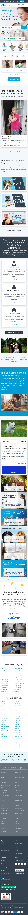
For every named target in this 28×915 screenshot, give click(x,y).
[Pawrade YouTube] (25, 864)
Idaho (16, 709)
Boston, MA (4, 670)
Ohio (2, 732)
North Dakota (18, 730)
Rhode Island (4, 736)
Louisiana (17, 714)
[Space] (5, 878)
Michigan (17, 718)
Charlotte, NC (18, 670)
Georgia (3, 709)
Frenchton (17, 792)
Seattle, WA (3, 691)
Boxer (16, 782)
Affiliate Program (5, 867)
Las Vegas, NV (18, 679)
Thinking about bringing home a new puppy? (13, 374)
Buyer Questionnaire (5, 850)
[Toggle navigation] (25, 5)
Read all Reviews (21, 154)
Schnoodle (3, 823)
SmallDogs (4, 50)
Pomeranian (3, 818)
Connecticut (18, 705)
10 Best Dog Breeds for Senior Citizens (14, 489)
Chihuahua (3, 787)
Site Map (17, 853)
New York (17, 728)
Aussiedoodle (18, 772)
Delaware (3, 707)
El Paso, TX (17, 676)
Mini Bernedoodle (4, 808)
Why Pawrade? (18, 843)
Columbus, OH (18, 672)
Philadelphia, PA (5, 685)
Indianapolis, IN (18, 677)
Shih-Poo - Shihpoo (19, 826)
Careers (3, 870)
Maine (2, 716)
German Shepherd (5, 795)
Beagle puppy (6, 138)
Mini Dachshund (18, 808)
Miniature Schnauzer (19, 813)
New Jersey (17, 726)
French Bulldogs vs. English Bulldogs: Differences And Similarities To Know (13, 523)
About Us (3, 860)
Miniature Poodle (4, 813)
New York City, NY (5, 683)
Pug (2, 821)
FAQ (16, 847)
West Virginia (18, 744)
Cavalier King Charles (5, 785)
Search (24, 28)
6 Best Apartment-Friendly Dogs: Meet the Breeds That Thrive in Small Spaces (14, 557)
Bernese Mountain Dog (19, 777)
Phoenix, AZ (18, 685)
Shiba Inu (17, 823)
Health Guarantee (5, 847)
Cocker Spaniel (4, 790)
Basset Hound (18, 775)
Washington (4, 744)
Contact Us (17, 850)
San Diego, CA (18, 687)
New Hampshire (5, 726)
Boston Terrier (4, 782)
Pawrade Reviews (20, 579)
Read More (4, 389)
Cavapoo (17, 785)
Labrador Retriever (19, 803)
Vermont (3, 742)
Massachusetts (4, 718)
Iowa (2, 713)
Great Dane (17, 798)
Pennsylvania (18, 734)
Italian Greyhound (18, 800)
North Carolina (4, 730)
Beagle (2, 777)
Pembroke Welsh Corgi (19, 815)
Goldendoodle (4, 798)
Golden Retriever (18, 795)
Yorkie (16, 831)
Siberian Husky (4, 828)
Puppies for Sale (14, 79)
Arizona (17, 701)
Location (21, 853)
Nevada (17, 724)
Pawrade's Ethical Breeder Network (8, 909)
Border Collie (17, 780)
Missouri (3, 722)
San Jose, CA (18, 689)
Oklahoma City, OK (19, 683)
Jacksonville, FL (4, 679)
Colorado (3, 705)
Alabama (3, 701)
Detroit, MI (3, 676)
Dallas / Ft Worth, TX (6, 674)
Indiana (17, 711)
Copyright (3, 907)
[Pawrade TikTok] (22, 864)
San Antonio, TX (4, 687)
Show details (21, 463)
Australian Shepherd (5, 775)
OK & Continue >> (14, 467)
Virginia (17, 742)
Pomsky (16, 818)
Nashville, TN (18, 681)
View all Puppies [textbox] (7, 28)
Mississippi (17, 720)
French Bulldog (4, 792)
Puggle (16, 821)
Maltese (2, 805)
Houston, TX (4, 677)
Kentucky (3, 714)
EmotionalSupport (21, 50)
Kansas (16, 713)
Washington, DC (19, 691)
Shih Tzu (2, 826)
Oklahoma (17, 732)
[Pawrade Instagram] (19, 864)
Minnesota (3, 720)
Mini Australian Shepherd (20, 810)
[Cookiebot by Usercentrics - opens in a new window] (20, 441)
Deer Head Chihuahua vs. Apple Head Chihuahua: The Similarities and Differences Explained (13, 574)
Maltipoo (17, 805)
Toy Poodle (3, 831)
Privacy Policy (8, 907)
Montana (17, 722)
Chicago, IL (3, 672)
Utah (16, 740)
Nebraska (3, 724)
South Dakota (4, 738)
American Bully (4, 772)
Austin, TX (3, 668)
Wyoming (17, 746)
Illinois (2, 711)
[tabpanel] (7, 67)
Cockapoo (17, 787)
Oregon (3, 734)
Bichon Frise (3, 780)
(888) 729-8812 (20, 4)
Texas (2, 740)
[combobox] (10, 27)
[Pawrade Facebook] (16, 864)
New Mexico (4, 728)
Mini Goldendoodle (5, 810)
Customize (13, 472)
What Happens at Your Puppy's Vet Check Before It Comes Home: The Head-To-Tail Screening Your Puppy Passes (13, 504)
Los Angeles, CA (5, 681)
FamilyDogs (12, 50)
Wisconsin (3, 746)
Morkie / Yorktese (4, 815)
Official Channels (19, 860)
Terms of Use (15, 907)
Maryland (17, 716)
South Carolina (18, 736)
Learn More (14, 279)
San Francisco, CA (5, 689)
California (17, 703)
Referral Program (5, 873)
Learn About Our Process (14, 332)
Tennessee (17, 738)
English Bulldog (18, 790)
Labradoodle (3, 803)
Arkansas (3, 703)
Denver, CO (17, 674)
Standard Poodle (18, 828)
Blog (2, 863)
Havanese (3, 800)
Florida (16, 707)
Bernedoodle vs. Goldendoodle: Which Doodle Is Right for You (14, 540)
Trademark (20, 907)
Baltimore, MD (18, 668)
